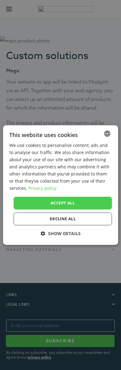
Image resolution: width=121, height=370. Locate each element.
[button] (61, 233)
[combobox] (107, 133)
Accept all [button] (63, 203)
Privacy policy (42, 188)
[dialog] (60, 185)
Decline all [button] (63, 219)
